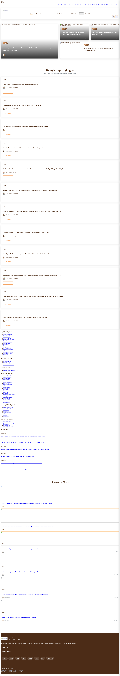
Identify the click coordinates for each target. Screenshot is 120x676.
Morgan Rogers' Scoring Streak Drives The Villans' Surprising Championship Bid (65, 4)
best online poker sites (8, 335)
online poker (6, 424)
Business (42, 13)
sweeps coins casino (7, 334)
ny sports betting (7, 380)
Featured (58, 13)
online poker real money (8, 352)
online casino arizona (8, 385)
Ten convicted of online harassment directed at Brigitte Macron (15, 469)
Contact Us (87, 13)
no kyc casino (6, 347)
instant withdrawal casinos (9, 394)
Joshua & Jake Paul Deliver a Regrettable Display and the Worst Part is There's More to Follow (30, 190)
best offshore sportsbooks (8, 349)
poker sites (5, 354)
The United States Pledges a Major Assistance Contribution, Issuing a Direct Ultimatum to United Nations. (33, 296)
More (80, 13)
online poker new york (8, 426)
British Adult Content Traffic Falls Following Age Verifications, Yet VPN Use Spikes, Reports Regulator (32, 211)
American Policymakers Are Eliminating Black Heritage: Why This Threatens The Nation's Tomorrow (25, 449)
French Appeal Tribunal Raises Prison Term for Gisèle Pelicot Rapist (22, 105)
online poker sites (7, 396)
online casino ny (6, 398)
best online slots (6, 340)
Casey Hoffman (9, 54)
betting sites (5, 392)
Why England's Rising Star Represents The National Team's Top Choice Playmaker (26, 254)
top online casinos (7, 425)
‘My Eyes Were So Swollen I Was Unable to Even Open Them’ (97, 4)
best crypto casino (7, 361)
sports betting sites (7, 338)
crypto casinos (6, 343)
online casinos (6, 337)
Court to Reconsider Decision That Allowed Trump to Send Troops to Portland (25, 147)
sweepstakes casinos (7, 342)
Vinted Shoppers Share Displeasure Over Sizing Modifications (20, 84)
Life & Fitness (74, 13)
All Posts (36, 13)
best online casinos (7, 377)
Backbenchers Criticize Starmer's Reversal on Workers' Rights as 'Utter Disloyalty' (26, 126)
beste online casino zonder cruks (10, 370)
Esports (47, 13)
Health (68, 13)
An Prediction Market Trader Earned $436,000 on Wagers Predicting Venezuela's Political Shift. (23, 442)
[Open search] (113, 16)
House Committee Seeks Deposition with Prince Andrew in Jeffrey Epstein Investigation (21, 463)
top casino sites (6, 362)
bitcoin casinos (6, 345)
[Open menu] (116, 16)
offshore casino (6, 379)
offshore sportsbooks (7, 382)
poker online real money (8, 423)
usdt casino (5, 393)
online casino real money (8, 350)
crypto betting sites (7, 353)
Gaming (63, 13)
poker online (6, 383)
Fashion (52, 13)
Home (31, 13)
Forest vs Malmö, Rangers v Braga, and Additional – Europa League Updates (25, 317)
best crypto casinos (7, 397)
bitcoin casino (6, 390)
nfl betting (5, 415)
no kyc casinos (6, 399)
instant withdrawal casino (8, 339)
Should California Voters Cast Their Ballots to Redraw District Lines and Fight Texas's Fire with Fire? (32, 275)
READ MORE (8, 92)
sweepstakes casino (7, 348)
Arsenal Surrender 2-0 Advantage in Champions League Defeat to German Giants (26, 232)
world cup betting (7, 355)
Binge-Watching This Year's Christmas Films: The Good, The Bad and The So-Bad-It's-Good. (23, 436)
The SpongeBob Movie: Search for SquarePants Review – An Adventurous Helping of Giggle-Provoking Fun (34, 169)
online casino (6, 344)
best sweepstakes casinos (8, 365)
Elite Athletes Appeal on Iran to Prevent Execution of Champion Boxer (17, 456)
